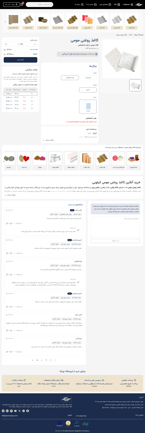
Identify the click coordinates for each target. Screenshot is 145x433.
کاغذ (130, 35)
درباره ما (77, 4)
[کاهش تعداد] (35, 44)
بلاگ (115, 4)
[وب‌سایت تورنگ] (85, 423)
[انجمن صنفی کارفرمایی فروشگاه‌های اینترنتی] (59, 423)
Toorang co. (86, 431)
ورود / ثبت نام (9, 4)
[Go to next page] (32, 360)
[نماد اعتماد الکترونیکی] (76, 423)
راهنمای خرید (103, 4)
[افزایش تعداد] (6, 44)
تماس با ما (89, 4)
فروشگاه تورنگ (138, 35)
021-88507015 (81, 416)
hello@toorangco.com (9, 416)
